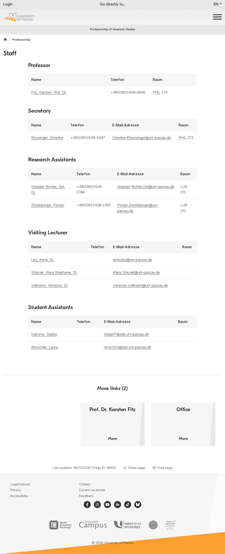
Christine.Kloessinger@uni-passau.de (141, 137)
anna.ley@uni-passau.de (132, 259)
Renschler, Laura (44, 347)
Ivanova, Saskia (44, 334)
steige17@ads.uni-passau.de (126, 334)
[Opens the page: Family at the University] (127, 525)
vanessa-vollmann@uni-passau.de (140, 285)
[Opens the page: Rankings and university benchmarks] (60, 525)
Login (8, 5)
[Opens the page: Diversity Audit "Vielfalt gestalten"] (170, 525)
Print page (165, 468)
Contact (84, 484)
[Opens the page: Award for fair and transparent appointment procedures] (153, 525)
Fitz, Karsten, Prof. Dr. (49, 92)
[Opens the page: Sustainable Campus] (93, 525)
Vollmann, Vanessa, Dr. (49, 285)
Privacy (15, 490)
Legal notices (20, 484)
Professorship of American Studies (112, 29)
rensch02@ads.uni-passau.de (127, 347)
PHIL (156, 92)
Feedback (86, 496)
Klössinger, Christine (47, 137)
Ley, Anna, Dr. (42, 259)
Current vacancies (92, 490)
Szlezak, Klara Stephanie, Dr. (54, 272)
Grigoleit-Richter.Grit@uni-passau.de (145, 186)
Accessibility (19, 496)
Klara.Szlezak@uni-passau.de (136, 272)
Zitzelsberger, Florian (47, 205)
